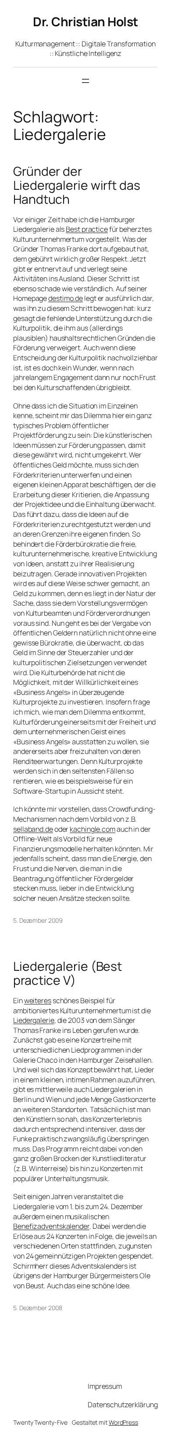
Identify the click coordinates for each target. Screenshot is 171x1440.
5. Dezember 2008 (37, 1308)
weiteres (37, 1000)
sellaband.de (33, 829)
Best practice (87, 229)
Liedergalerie (33, 1020)
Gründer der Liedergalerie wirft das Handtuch (76, 185)
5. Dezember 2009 (37, 920)
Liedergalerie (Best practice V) (67, 973)
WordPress (123, 1422)
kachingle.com (92, 829)
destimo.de (65, 298)
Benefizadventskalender (51, 1226)
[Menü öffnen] (85, 81)
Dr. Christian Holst (85, 21)
